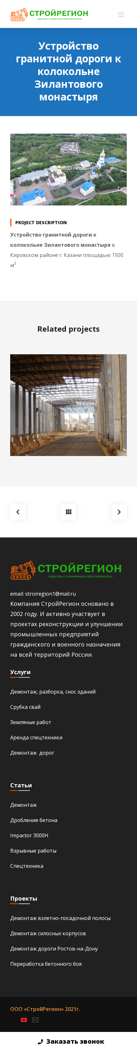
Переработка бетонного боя (46, 963)
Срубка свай (25, 706)
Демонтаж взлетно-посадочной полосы (60, 918)
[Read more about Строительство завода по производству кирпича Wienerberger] (68, 405)
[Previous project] (17, 512)
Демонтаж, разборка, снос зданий (53, 691)
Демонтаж (23, 804)
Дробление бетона (33, 820)
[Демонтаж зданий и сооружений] (49, 14)
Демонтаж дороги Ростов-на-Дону (54, 948)
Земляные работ (30, 722)
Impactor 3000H (29, 835)
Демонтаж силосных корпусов (48, 933)
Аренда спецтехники (36, 737)
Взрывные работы (33, 850)
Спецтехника (26, 865)
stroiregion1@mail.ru (50, 593)
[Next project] (119, 512)
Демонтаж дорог (32, 752)
